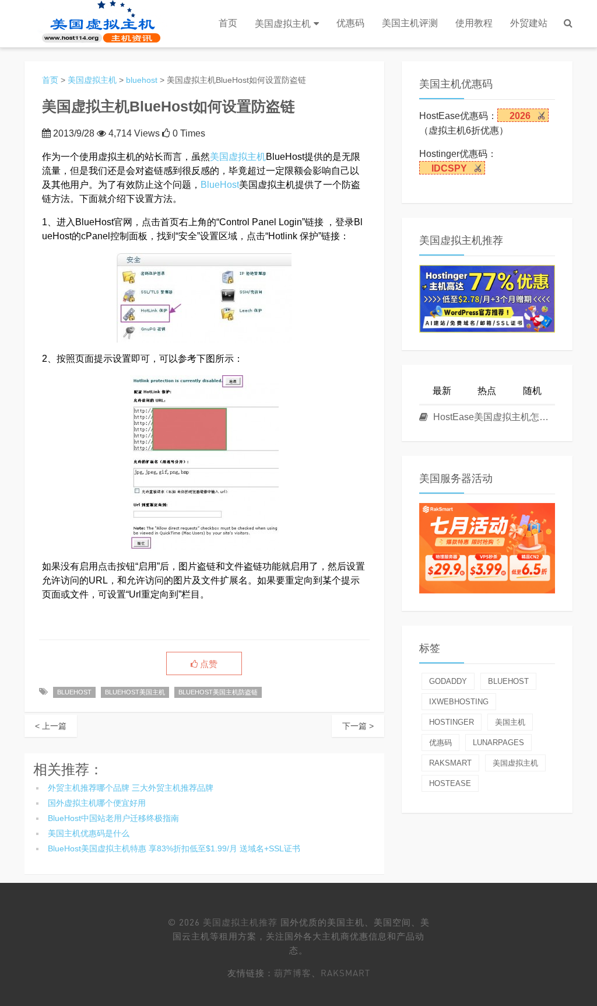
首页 (228, 23)
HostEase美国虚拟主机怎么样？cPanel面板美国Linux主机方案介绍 (493, 417)
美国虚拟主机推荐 (240, 922)
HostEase (450, 783)
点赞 (207, 664)
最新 (442, 391)
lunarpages (498, 742)
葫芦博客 (292, 972)
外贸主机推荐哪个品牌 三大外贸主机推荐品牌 (130, 787)
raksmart (450, 763)
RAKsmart (345, 972)
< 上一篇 (50, 726)
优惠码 (350, 23)
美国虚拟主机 (283, 24)
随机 (532, 391)
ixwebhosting (459, 701)
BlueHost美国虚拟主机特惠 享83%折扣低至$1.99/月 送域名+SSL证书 (174, 848)
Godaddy (448, 681)
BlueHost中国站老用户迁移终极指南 (113, 818)
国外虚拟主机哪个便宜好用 (97, 803)
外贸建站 (528, 23)
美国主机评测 (410, 23)
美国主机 (510, 722)
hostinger (451, 722)
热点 (486, 391)
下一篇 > (358, 726)
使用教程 (474, 23)
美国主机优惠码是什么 (88, 833)
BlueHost (220, 185)
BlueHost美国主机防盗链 (218, 692)
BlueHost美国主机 (135, 692)
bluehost (141, 80)
